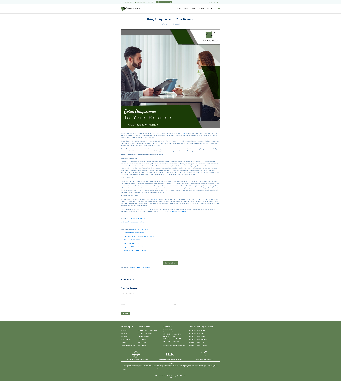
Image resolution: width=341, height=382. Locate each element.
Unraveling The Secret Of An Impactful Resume (139, 236)
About (186, 9)
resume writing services (138, 218)
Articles (209, 9)
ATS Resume (125, 339)
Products (193, 9)
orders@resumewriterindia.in (145, 2)
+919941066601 (127, 2)
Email (174, 304)
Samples (201, 9)
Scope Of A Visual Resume (132, 243)
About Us (124, 333)
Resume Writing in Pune (196, 342)
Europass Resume (143, 336)
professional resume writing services (132, 222)
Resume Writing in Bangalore (198, 345)
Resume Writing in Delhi (196, 333)
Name (123, 304)
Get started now (170, 263)
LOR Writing (142, 342)
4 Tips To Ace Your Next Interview (135, 250)
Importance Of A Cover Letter (133, 247)
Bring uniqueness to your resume (134, 233)
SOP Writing (142, 339)
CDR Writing (142, 345)
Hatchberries (182, 376)
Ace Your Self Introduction (132, 240)
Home (179, 9)
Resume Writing (135, 267)
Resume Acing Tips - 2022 (139, 229)
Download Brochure (170, 378)
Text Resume (146, 267)
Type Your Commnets (128, 293)
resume (184, 133)
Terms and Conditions (128, 345)
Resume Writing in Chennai (197, 330)
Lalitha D (177, 24)
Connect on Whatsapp (165, 2)
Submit (125, 314)
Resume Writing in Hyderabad (198, 339)
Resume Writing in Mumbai (197, 336)
